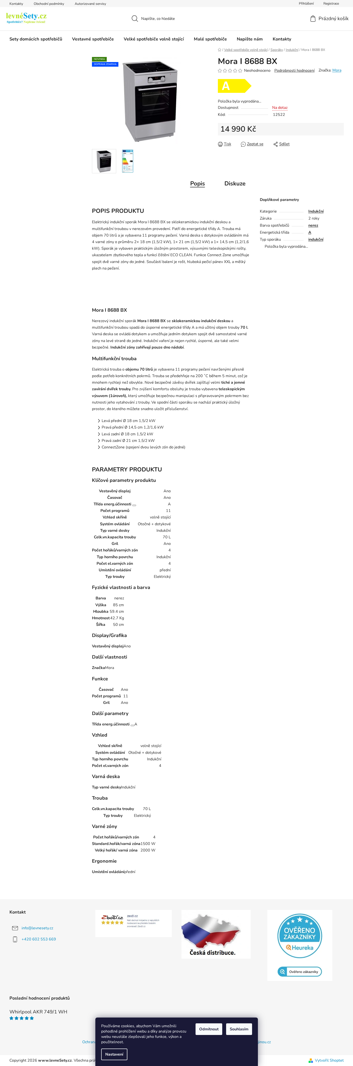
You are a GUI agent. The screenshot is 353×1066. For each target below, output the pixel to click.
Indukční (316, 211)
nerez (313, 225)
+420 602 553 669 (39, 939)
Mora (336, 70)
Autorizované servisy (90, 3)
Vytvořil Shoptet (329, 1060)
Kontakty (16, 3)
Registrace (331, 3)
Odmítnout (209, 1029)
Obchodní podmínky (49, 3)
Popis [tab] (197, 183)
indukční (315, 239)
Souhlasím (239, 1029)
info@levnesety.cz (37, 928)
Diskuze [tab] (235, 183)
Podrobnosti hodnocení (294, 70)
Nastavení (114, 1054)
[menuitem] (36, 39)
